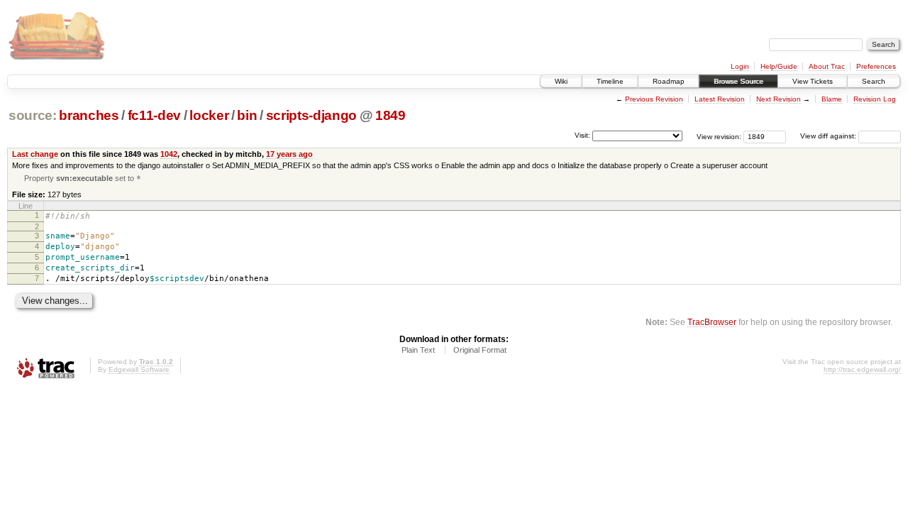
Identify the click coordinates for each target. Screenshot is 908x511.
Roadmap (669, 81)
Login (740, 66)
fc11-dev (154, 115)
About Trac (827, 66)
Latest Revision (719, 99)
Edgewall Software (139, 369)
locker (208, 115)
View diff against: (829, 136)
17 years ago (289, 154)
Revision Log (874, 99)
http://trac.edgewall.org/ (862, 369)
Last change (35, 154)
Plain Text (418, 350)
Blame (831, 99)
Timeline (610, 81)
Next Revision (778, 99)
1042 (168, 154)
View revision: (719, 136)
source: (33, 115)
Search (873, 81)
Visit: (582, 135)
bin (247, 115)
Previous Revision (654, 99)
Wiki (561, 81)
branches (88, 115)
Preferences (876, 66)
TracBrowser (711, 321)
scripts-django (311, 115)
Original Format (479, 350)
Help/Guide (778, 66)
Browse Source (738, 81)
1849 (390, 115)
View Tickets (812, 81)
